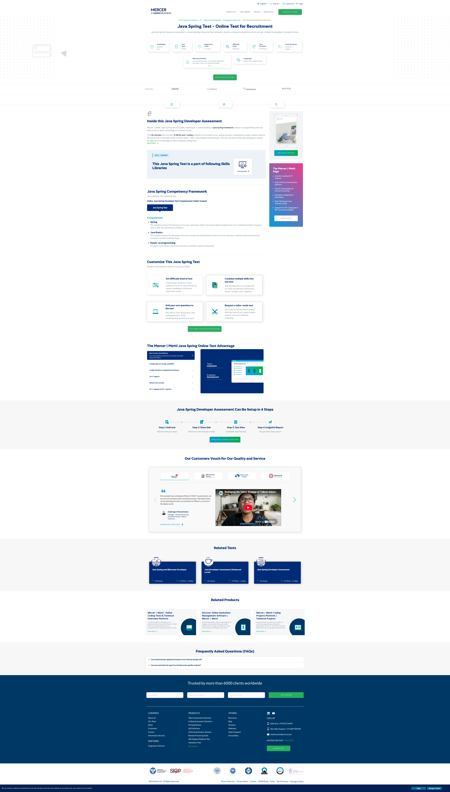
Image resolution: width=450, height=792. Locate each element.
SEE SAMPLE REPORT (286, 153)
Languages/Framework (231, 20)
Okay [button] (418, 788)
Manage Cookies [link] (297, 781)
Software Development (212, 20)
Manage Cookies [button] (434, 788)
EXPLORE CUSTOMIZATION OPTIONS (205, 329)
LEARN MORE (286, 218)
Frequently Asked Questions (225, 439)
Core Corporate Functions (188, 20)
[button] (164, 713)
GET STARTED (286, 695)
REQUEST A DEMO (290, 12)
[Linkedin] (268, 713)
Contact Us (278, 748)
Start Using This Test (225, 77)
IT (201, 20)
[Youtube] (273, 713)
